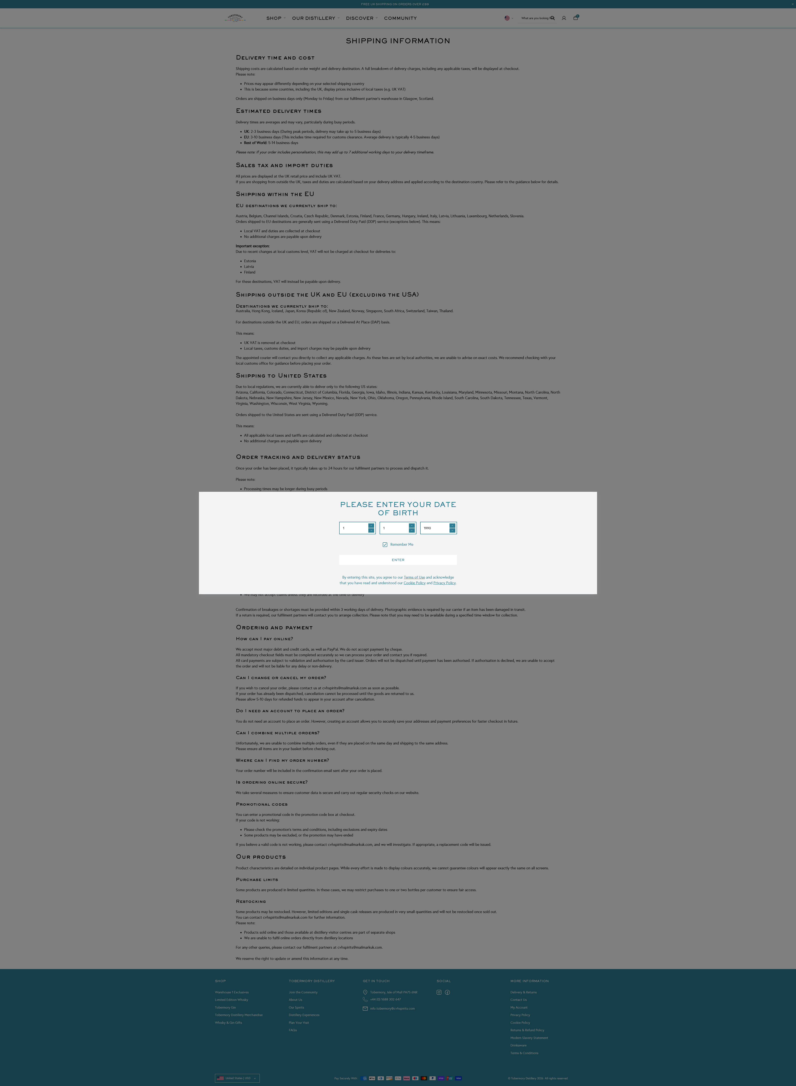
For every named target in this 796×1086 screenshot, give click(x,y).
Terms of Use (414, 577)
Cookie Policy (415, 583)
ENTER (398, 560)
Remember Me (401, 544)
